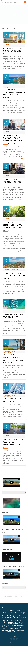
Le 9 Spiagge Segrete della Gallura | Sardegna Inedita (14, 275)
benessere (5, 614)
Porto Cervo (5, 627)
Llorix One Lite (9, 642)
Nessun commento (7, 46)
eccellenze (19, 615)
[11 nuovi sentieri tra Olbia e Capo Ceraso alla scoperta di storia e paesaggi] (14, 79)
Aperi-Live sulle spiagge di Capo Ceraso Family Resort (13, 51)
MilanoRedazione (7, 44)
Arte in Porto (20, 612)
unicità (9, 632)
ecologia (4, 617)
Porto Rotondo (13, 627)
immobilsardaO (6, 269)
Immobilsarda (8, 620)
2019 (17, 131)
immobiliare (15, 619)
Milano (20, 624)
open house (22, 625)
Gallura (4, 619)
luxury (16, 622)
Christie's (18, 614)
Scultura (11, 630)
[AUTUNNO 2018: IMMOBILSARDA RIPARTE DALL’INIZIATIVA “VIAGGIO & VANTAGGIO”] (14, 344)
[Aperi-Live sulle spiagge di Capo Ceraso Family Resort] (14, 37)
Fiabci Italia (20, 617)
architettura (9, 611)
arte (14, 611)
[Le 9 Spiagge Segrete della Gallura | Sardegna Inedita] (14, 262)
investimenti (19, 620)
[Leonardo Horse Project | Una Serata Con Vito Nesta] (14, 168)
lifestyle (8, 622)
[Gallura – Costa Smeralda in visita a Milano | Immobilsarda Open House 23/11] (14, 124)
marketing (14, 624)
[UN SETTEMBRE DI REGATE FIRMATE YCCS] (14, 388)
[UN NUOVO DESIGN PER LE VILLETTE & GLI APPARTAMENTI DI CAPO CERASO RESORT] (14, 428)
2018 (17, 310)
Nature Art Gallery (12, 625)
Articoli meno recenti (6, 469)
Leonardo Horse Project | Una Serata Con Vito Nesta (14, 182)
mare (9, 624)
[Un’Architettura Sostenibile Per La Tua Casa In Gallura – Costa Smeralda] (14, 211)
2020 (17, 44)
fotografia (24, 617)
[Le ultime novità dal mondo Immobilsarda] (11, 2)
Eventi (15, 617)
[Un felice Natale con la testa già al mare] (14, 303)
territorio (16, 630)
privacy (4, 628)
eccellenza (13, 615)
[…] (8, 114)
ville (13, 632)
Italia (4, 622)
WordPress (20, 642)
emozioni (9, 617)
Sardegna (6, 630)
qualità (9, 628)
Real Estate (16, 628)
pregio (20, 627)
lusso (13, 622)
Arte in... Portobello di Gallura (11, 611)
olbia (19, 625)
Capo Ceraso (12, 614)
